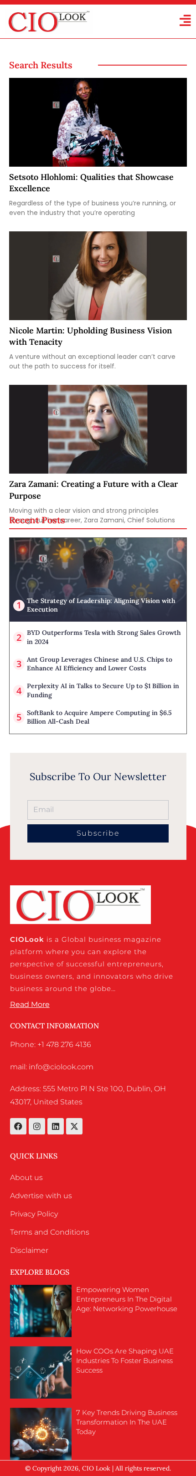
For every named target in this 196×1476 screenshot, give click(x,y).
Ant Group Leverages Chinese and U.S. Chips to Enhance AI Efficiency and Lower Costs (99, 664)
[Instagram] (37, 1126)
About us (26, 1177)
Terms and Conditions (49, 1232)
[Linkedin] (55, 1126)
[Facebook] (18, 1126)
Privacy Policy (34, 1214)
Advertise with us (41, 1195)
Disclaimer (29, 1250)
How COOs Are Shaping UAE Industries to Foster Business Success (125, 1360)
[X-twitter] (74, 1126)
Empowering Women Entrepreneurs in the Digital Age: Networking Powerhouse (126, 1299)
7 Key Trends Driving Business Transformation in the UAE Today (126, 1422)
